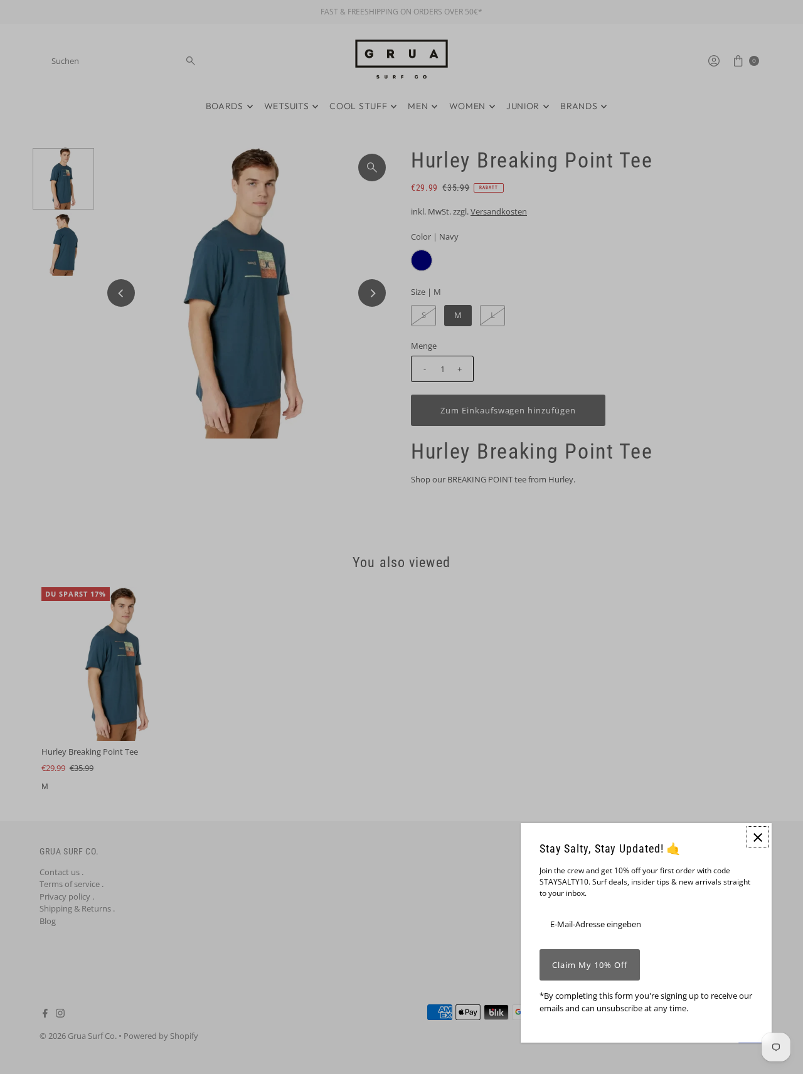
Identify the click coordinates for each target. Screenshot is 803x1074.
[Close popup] (757, 837)
